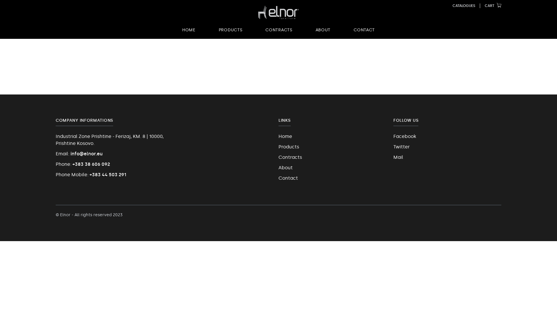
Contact (364, 30)
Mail (398, 157)
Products (231, 30)
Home (189, 30)
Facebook (404, 136)
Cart (489, 6)
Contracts (278, 30)
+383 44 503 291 (108, 174)
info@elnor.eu (86, 153)
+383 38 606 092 (91, 164)
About (323, 30)
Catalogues (464, 6)
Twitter (401, 147)
